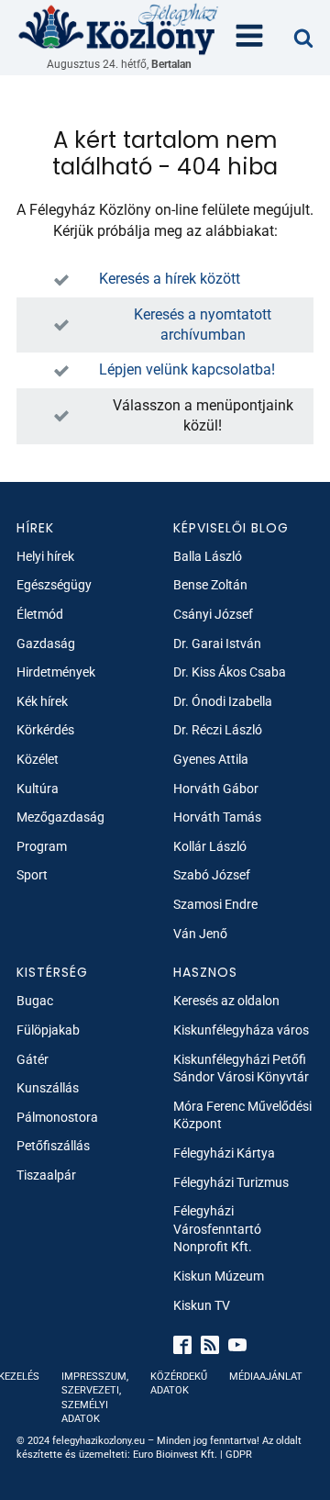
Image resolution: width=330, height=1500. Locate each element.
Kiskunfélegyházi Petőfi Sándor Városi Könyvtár (241, 1068)
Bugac (34, 1000)
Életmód (39, 614)
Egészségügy (54, 584)
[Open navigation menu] (249, 37)
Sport (32, 875)
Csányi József (213, 614)
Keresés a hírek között (169, 278)
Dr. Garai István (217, 643)
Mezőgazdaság (60, 817)
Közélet (37, 759)
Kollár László (210, 846)
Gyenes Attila (210, 759)
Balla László (207, 556)
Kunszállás (47, 1087)
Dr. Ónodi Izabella (222, 701)
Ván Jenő (200, 933)
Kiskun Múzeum (218, 1276)
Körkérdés (45, 729)
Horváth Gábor (215, 788)
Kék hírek (42, 701)
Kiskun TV (201, 1305)
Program (41, 846)
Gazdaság (45, 643)
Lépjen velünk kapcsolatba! (187, 369)
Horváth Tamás (217, 817)
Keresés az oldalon (226, 1000)
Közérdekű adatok (178, 1383)
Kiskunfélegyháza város (241, 1030)
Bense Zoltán (210, 584)
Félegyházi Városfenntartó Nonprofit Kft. (217, 1228)
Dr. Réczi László (217, 729)
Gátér (32, 1059)
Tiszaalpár (46, 1175)
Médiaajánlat (265, 1376)
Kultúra (37, 788)
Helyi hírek (45, 556)
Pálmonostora (57, 1117)
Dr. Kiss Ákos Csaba (229, 672)
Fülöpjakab (48, 1030)
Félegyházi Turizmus (231, 1182)
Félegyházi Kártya (224, 1153)
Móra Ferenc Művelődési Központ (242, 1115)
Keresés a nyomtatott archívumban (202, 324)
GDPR (239, 1455)
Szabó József (211, 875)
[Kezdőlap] (118, 28)
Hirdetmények (55, 672)
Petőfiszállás (53, 1145)
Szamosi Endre (215, 904)
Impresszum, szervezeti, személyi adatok (94, 1398)
